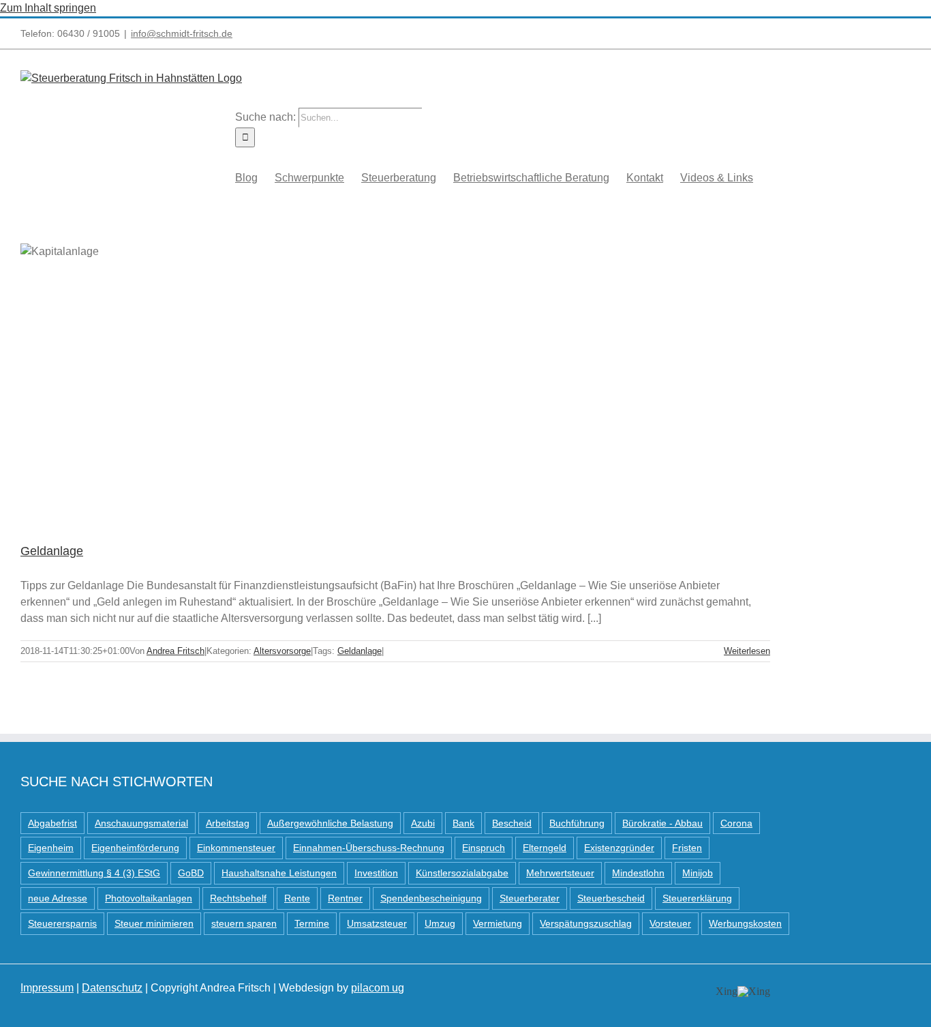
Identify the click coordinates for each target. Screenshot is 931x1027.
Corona (736, 823)
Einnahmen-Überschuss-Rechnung (368, 847)
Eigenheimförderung (135, 847)
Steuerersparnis (62, 923)
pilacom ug (377, 988)
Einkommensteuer (236, 847)
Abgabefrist (52, 823)
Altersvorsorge (282, 651)
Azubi (423, 823)
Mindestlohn (638, 872)
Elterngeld (544, 847)
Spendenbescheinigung (431, 898)
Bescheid (512, 823)
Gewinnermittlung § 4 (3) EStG (94, 872)
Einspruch (483, 847)
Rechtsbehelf (238, 898)
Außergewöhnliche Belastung (330, 823)
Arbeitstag (227, 823)
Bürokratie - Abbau (662, 823)
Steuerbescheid (611, 898)
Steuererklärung (697, 898)
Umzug (440, 923)
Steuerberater (530, 898)
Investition (376, 872)
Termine (311, 923)
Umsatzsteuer (377, 923)
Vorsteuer (670, 923)
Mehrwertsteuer (560, 872)
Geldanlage (51, 551)
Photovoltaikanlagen (148, 898)
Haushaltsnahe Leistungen (279, 872)
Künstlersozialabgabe (462, 872)
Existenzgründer (619, 847)
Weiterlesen (747, 651)
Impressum (47, 988)
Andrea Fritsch (175, 651)
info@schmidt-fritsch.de (181, 33)
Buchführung (577, 823)
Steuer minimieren (154, 923)
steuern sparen (244, 923)
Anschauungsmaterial (141, 823)
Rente (297, 898)
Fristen (687, 847)
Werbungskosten (745, 923)
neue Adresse (57, 898)
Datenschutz (112, 988)
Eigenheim (51, 847)
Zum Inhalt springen (48, 8)
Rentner (345, 898)
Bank (463, 823)
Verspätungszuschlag (586, 923)
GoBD (191, 872)
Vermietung (497, 923)
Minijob (697, 872)
